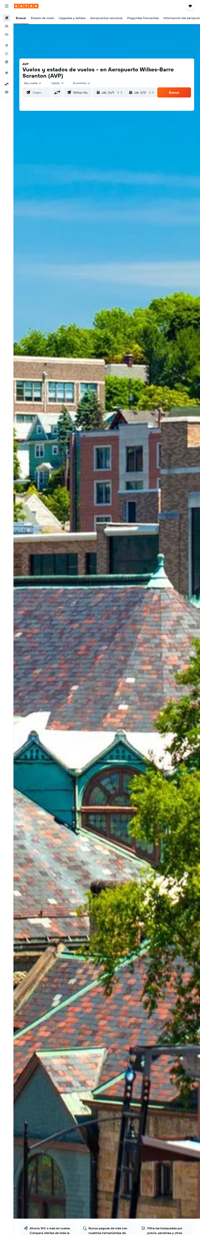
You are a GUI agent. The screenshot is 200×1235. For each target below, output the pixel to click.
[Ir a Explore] (7, 45)
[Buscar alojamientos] (7, 26)
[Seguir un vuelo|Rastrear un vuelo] (7, 54)
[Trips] (7, 73)
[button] (6, 6)
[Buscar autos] (7, 34)
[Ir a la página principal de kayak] (26, 6)
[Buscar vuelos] (7, 18)
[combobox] (81, 83)
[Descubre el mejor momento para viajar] (7, 62)
